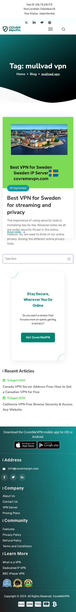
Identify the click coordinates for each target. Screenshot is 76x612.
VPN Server (10, 507)
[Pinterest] (49, 22)
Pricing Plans (11, 513)
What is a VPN (12, 562)
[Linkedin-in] (22, 477)
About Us (9, 496)
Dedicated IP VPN (14, 568)
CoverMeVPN (61, 596)
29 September (18, 188)
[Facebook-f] (4, 477)
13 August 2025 (16, 380)
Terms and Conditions (17, 546)
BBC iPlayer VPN (13, 573)
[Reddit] (42, 22)
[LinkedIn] (34, 22)
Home (20, 74)
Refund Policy (12, 540)
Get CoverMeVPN (38, 337)
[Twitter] (26, 22)
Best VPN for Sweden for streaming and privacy (34, 205)
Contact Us (10, 501)
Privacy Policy (12, 535)
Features (8, 529)
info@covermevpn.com (23, 468)
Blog (33, 74)
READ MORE (14, 232)
